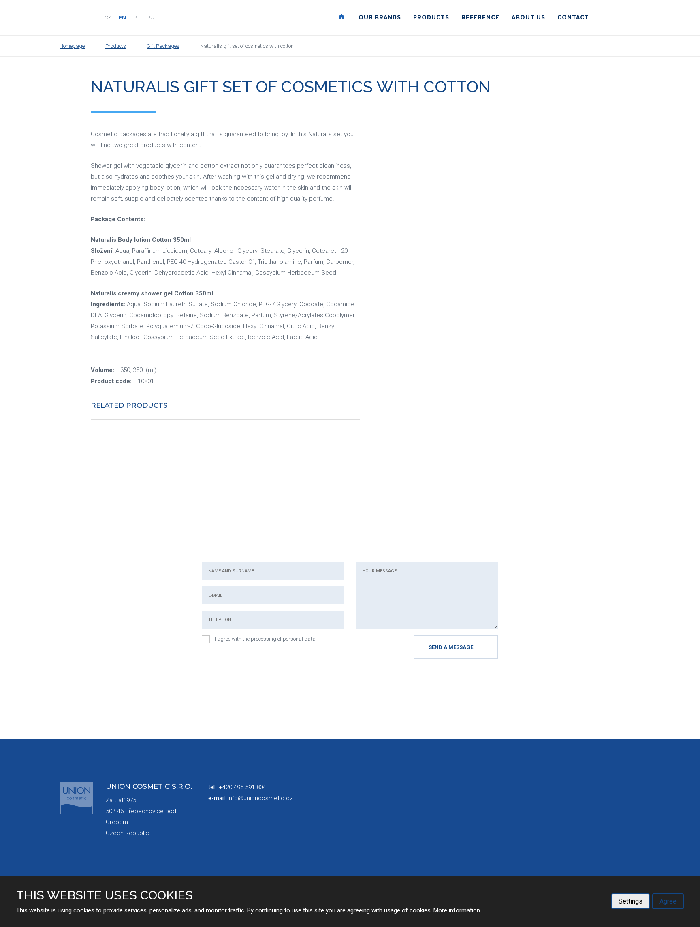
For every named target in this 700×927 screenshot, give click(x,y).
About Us (528, 17)
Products (431, 17)
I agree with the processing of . (266, 639)
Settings (630, 901)
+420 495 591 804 (242, 787)
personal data (299, 639)
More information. (457, 910)
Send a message (451, 647)
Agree (668, 901)
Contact (573, 17)
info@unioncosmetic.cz (260, 798)
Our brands (380, 17)
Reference (480, 17)
